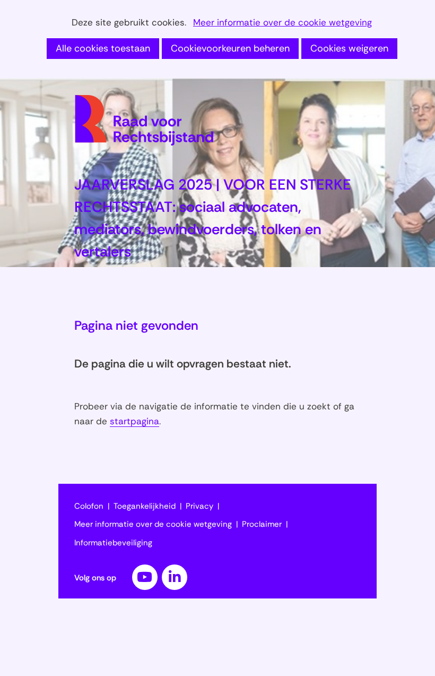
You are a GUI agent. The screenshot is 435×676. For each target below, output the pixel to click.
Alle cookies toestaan (103, 48)
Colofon (88, 506)
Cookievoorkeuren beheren (230, 48)
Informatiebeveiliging (113, 542)
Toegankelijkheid (145, 506)
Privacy (199, 506)
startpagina (134, 421)
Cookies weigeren (349, 48)
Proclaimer (262, 524)
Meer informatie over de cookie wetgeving (282, 23)
